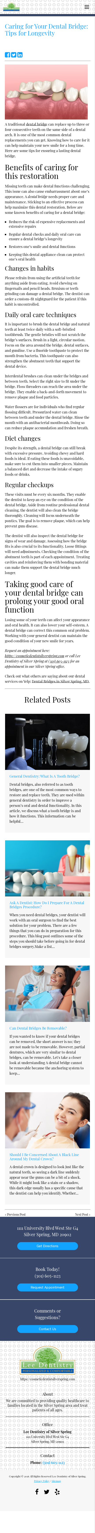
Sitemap (56, 1481)
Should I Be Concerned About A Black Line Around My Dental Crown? (44, 1156)
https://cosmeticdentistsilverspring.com (34, 656)
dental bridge (36, 124)
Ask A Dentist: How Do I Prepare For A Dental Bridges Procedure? (47, 904)
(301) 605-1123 (58, 661)
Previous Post (16, 1214)
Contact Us (47, 1329)
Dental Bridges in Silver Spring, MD (60, 681)
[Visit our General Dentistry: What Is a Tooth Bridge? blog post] (47, 742)
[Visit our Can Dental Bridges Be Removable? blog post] (47, 994)
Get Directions (48, 1246)
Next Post (81, 1214)
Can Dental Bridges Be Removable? (38, 1028)
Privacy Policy (41, 1481)
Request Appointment (48, 1287)
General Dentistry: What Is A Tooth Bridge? (45, 776)
